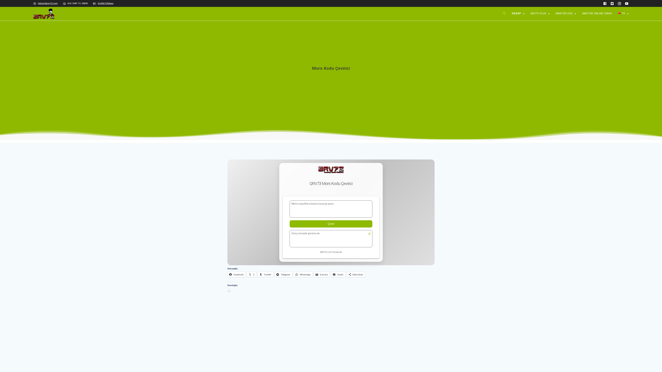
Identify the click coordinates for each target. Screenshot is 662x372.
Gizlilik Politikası (105, 3)
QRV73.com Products (331, 252)
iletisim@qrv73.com (48, 3)
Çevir (331, 223)
